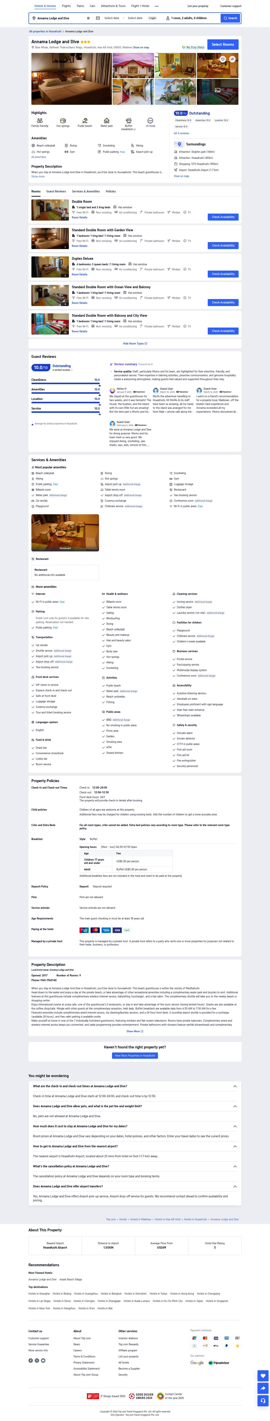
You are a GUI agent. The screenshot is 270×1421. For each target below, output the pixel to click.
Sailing (110, 612)
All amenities (38, 156)
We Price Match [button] (195, 47)
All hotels (123, 1362)
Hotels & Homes (45, 6)
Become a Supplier (129, 1368)
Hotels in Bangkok (111, 1293)
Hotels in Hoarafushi (195, 1219)
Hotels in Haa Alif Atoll (167, 1219)
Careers (77, 1350)
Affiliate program (127, 1350)
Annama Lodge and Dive (55, 41)
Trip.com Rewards (128, 1344)
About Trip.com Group (85, 1374)
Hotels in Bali (105, 1308)
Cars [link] (92, 6)
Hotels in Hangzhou (64, 1308)
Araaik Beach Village (71, 1279)
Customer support (38, 1338)
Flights (66, 6)
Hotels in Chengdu (84, 1301)
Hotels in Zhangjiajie (109, 1301)
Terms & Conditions (84, 1356)
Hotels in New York (39, 1308)
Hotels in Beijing (62, 1293)
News (76, 1344)
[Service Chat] (263, 1400)
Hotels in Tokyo (158, 1293)
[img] (71, 79)
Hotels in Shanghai (39, 1293)
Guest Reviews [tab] (56, 191)
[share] (263, 1388)
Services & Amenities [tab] (86, 191)
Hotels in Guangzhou (86, 1293)
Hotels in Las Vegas (39, 1301)
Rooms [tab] (36, 191)
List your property (128, 1356)
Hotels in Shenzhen (136, 1293)
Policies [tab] (111, 191)
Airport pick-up (113, 484)
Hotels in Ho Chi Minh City (168, 1301)
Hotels (123, 1219)
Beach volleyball (45, 473)
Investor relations (128, 1338)
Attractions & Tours (113, 6)
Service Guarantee (38, 1344)
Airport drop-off (114, 495)
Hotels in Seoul (62, 1301)
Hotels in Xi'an (86, 1308)
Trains (80, 6)
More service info (38, 1350)
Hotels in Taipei (194, 1301)
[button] (157, 6)
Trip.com (111, 1219)
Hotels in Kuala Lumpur (137, 1301)
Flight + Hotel (140, 6)
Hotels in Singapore (217, 1301)
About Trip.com (82, 1338)
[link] (198, 6)
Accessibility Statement (86, 1368)
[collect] (263, 1375)
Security (122, 1374)
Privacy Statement (83, 1362)
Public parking (44, 484)
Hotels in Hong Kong (182, 1293)
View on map (181, 176)
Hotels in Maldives (140, 1219)
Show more (37, 176)
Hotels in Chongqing (208, 1293)
